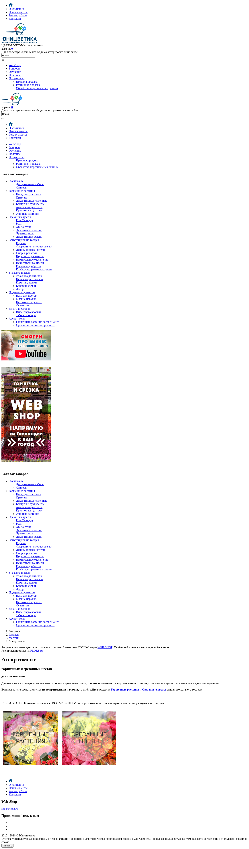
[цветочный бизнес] (26, 359)
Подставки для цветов (30, 256)
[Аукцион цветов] (26, 466)
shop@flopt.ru (9, 808)
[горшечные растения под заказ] (30, 766)
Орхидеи (21, 197)
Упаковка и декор (19, 272)
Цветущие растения (28, 194)
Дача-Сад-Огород (19, 308)
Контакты (15, 18)
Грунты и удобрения (28, 266)
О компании (16, 8)
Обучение (15, 71)
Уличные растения (27, 213)
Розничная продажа (28, 84)
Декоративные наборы (30, 184)
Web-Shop (15, 65)
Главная (14, 634)
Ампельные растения (29, 207)
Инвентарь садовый (28, 312)
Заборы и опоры (26, 315)
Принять (7, 845)
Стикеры (21, 187)
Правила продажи (27, 81)
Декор (20, 289)
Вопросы (14, 68)
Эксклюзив (16, 181)
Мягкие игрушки (26, 298)
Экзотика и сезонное (29, 230)
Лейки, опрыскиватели (30, 249)
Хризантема (23, 226)
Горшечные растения (22, 190)
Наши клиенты (18, 12)
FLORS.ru (36, 650)
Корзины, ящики (26, 282)
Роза (19, 223)
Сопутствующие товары (24, 239)
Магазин (14, 637)
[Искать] (2, 60)
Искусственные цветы (30, 262)
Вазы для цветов (26, 295)
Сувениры (22, 305)
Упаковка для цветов (29, 275)
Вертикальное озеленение (32, 259)
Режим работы (18, 15)
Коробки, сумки (26, 285)
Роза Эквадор (24, 220)
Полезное (15, 75)
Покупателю (16, 78)
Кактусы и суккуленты (30, 203)
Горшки (21, 243)
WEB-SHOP (105, 647)
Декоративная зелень (29, 236)
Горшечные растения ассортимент (37, 321)
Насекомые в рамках (29, 302)
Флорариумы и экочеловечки (34, 246)
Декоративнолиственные (31, 200)
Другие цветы (25, 233)
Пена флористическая (29, 279)
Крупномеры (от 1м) (29, 210)
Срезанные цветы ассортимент (35, 325)
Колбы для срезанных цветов (34, 269)
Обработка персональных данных (37, 88)
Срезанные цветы (20, 217)
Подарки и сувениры (22, 292)
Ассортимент (17, 318)
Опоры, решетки (26, 253)
